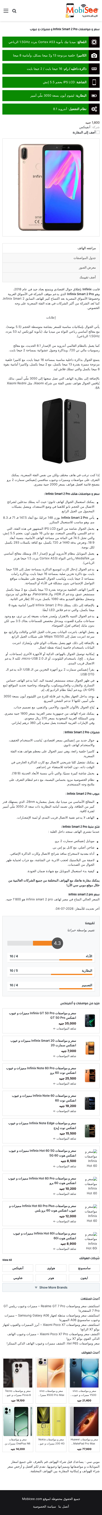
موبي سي (79, 885)
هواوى (51, 1268)
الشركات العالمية (24, 880)
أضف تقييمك (87, 277)
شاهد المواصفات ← (64, 1028)
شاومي (18, 1278)
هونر (51, 1278)
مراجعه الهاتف (87, 248)
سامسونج (84, 1268)
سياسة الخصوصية (44, 1506)
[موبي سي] (81, 10)
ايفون (84, 1278)
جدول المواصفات (85, 258)
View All (7, 1259)
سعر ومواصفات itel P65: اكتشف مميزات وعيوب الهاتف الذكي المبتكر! (53, 1343)
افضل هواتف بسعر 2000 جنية (63, 484)
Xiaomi (39, 383)
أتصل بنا (63, 1506)
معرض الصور (87, 267)
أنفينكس (66, 1003)
